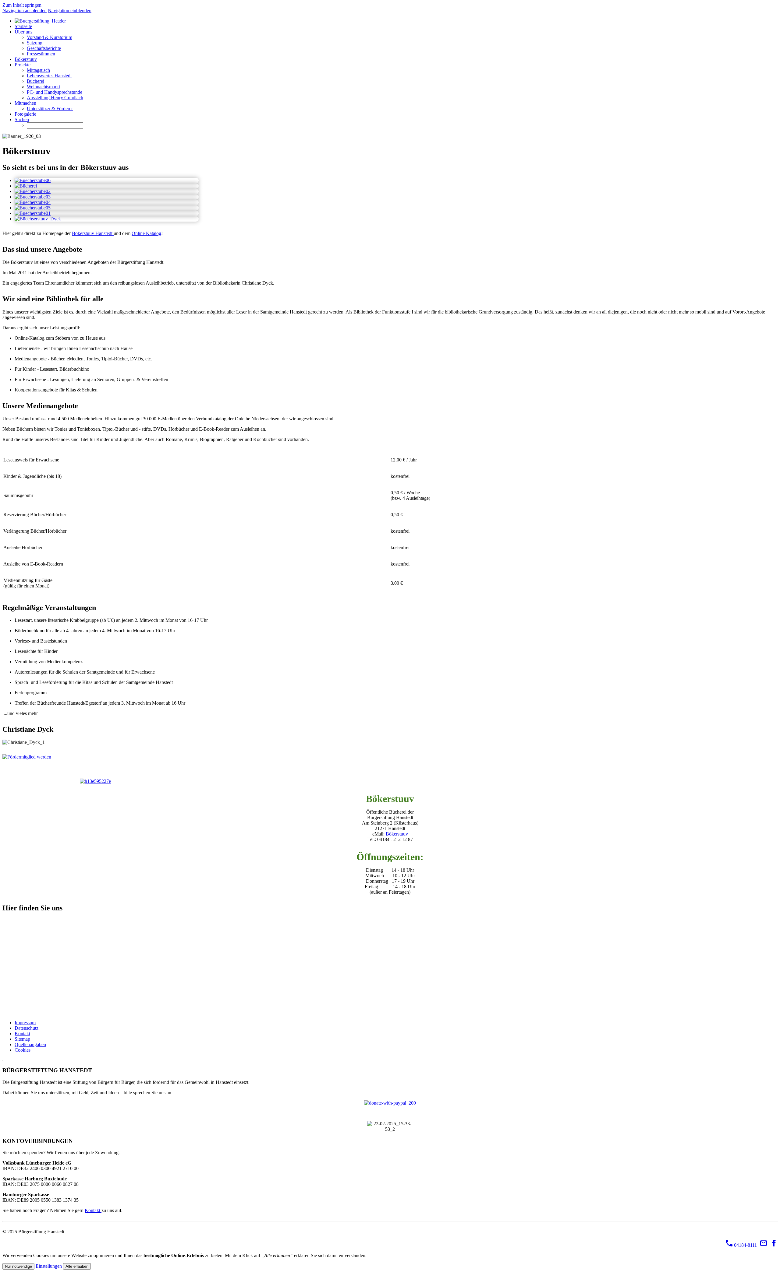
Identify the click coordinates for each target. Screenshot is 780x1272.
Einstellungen (49, 1266)
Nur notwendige (18, 1266)
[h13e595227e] (95, 781)
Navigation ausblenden (24, 10)
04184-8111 (745, 1245)
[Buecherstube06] (33, 180)
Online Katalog (146, 233)
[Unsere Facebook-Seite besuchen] (774, 1245)
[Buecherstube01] (33, 213)
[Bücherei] (26, 185)
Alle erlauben (77, 1266)
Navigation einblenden (69, 10)
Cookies (22, 1050)
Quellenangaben (30, 1044)
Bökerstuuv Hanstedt (93, 233)
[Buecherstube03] (33, 196)
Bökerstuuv (397, 833)
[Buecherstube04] (33, 202)
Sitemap (22, 1039)
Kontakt (22, 1033)
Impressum (25, 1022)
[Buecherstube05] (33, 207)
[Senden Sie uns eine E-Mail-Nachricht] (763, 1245)
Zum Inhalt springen (21, 5)
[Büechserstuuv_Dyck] (38, 218)
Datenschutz (26, 1028)
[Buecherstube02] (33, 191)
